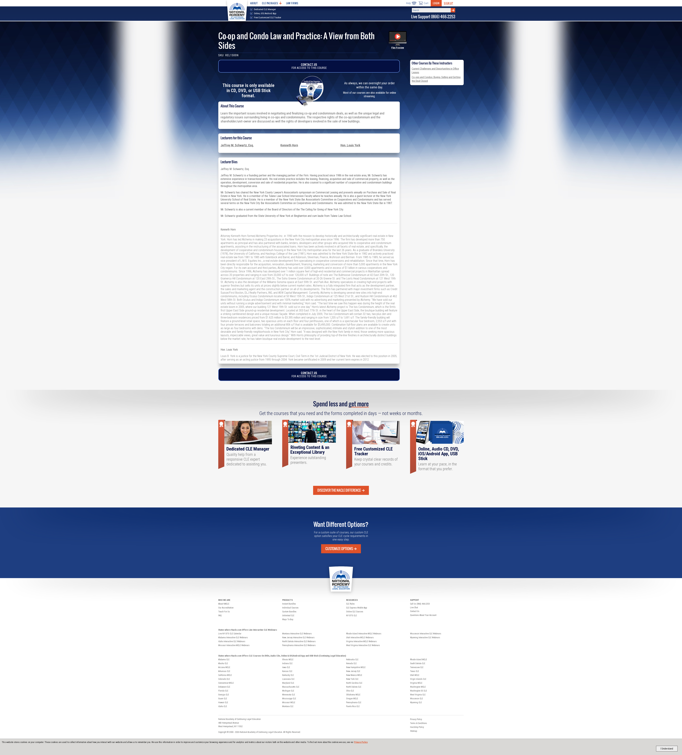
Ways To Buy (287, 619)
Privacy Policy (361, 742)
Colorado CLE (224, 679)
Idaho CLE (222, 706)
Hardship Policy (417, 727)
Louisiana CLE (288, 679)
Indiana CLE (287, 663)
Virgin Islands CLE (418, 679)
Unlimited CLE (288, 615)
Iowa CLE (286, 667)
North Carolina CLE (354, 683)
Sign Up (448, 3)
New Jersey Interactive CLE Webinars (298, 637)
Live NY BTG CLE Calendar (229, 633)
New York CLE (352, 679)
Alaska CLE (223, 663)
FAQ (220, 615)
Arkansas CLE (224, 671)
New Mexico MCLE (354, 675)
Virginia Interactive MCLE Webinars (361, 641)
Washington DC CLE (418, 691)
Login (436, 3)
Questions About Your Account (423, 615)
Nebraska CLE (352, 659)
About (254, 3)
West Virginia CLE (418, 694)
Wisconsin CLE (416, 698)
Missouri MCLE (288, 702)
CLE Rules (350, 604)
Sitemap (413, 731)
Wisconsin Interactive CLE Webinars (425, 633)
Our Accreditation (226, 607)
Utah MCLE (414, 675)
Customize (339, 548)
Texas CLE (414, 671)
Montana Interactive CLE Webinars (297, 633)
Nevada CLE (351, 663)
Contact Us (309, 64)
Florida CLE (223, 691)
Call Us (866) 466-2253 (420, 604)
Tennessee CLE (416, 667)
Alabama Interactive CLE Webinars (233, 637)
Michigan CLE (288, 691)
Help (408, 3)
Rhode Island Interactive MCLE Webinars (363, 633)
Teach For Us (224, 611)
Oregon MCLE (352, 698)
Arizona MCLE (224, 667)
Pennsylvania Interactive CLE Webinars (299, 645)
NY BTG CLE (351, 615)
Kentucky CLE (288, 675)
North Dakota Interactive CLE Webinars (299, 641)
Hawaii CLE (223, 702)
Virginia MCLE (416, 683)
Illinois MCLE (287, 659)
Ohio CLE (350, 691)
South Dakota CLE (417, 663)
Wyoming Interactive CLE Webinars (425, 637)
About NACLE (223, 604)
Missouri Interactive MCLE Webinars (234, 645)
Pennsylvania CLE (353, 702)
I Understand (667, 748)
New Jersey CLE (353, 671)
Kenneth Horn (289, 145)
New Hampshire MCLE (356, 667)
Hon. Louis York (350, 145)
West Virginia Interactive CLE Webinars (363, 645)
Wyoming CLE (416, 702)
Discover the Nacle (339, 490)
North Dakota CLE (353, 687)
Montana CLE (287, 706)
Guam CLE (222, 698)
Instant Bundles (289, 604)
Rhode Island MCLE (418, 659)
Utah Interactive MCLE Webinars (360, 637)
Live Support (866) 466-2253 (433, 17)
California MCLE (225, 675)
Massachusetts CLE (290, 687)
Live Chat (414, 607)
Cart (426, 3)
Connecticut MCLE (226, 683)
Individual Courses (290, 607)
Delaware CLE (224, 687)
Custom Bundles (289, 611)
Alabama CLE (223, 659)
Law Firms (292, 3)
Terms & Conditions (418, 723)
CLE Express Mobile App (356, 607)
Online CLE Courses (354, 611)
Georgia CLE (223, 694)
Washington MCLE (418, 687)
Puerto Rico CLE (353, 706)
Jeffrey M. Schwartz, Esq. (237, 145)
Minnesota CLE (288, 694)
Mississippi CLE (289, 698)
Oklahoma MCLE (353, 694)
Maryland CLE (288, 683)
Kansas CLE (287, 671)
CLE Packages (270, 3)
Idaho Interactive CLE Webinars (231, 641)
